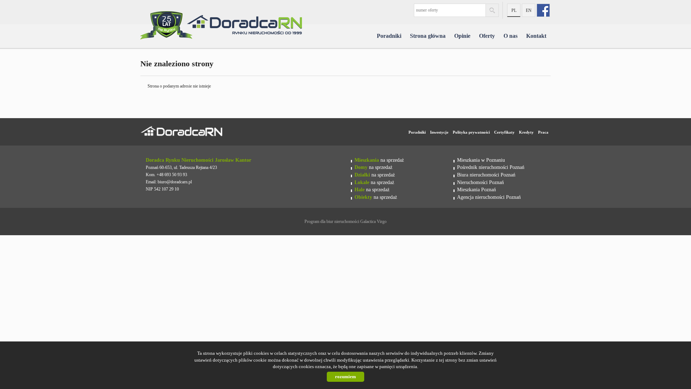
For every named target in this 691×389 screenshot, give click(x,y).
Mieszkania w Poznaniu (481, 160)
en (529, 10)
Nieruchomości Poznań (480, 182)
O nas (510, 36)
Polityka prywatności (471, 132)
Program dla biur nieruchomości (332, 221)
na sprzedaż (379, 160)
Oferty (487, 36)
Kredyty (526, 132)
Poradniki (389, 36)
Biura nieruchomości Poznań (486, 175)
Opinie (462, 36)
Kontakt (536, 36)
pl (513, 10)
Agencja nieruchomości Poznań (489, 197)
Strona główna (428, 36)
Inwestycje (439, 132)
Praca (543, 132)
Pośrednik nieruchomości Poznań (490, 167)
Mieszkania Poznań (476, 189)
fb (543, 10)
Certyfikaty (504, 132)
